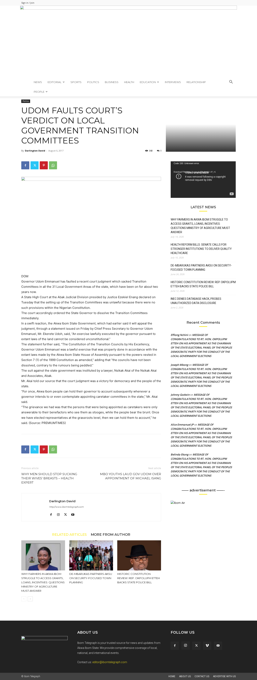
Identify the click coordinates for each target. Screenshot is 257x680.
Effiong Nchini (179, 335)
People (39, 91)
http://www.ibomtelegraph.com (66, 506)
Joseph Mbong (179, 365)
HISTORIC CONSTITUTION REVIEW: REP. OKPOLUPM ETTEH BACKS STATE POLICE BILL (138, 578)
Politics (93, 82)
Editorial (54, 82)
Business (111, 82)
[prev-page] (23, 598)
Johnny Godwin (180, 394)
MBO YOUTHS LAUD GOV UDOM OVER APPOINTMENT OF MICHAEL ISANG (130, 476)
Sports (76, 82)
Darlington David (35, 150)
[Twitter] (35, 165)
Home (171, 676)
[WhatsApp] (53, 165)
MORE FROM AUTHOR (110, 534)
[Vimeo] (207, 646)
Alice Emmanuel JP (182, 424)
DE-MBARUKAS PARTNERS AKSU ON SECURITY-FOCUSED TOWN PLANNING (90, 578)
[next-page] (30, 598)
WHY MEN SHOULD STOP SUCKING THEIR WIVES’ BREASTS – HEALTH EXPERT (49, 478)
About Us (185, 676)
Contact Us (202, 676)
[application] (203, 179)
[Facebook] (25, 165)
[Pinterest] (44, 165)
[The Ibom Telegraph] (128, 41)
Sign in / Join (27, 2)
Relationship (196, 82)
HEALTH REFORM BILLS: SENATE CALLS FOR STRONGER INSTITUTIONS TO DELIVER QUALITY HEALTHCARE (201, 249)
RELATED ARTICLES (69, 534)
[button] (231, 82)
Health (129, 82)
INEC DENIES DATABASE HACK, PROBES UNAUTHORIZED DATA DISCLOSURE (196, 301)
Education (148, 82)
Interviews (173, 82)
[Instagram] (59, 514)
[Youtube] (74, 514)
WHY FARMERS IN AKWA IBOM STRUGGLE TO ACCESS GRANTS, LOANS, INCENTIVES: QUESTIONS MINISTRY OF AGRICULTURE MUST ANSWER (43, 582)
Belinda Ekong (179, 454)
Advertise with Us (224, 676)
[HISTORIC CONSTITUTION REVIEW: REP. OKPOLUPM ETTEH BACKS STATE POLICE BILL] (139, 555)
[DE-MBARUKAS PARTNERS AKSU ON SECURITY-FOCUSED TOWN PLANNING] (91, 555)
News (38, 82)
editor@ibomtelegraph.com (109, 662)
